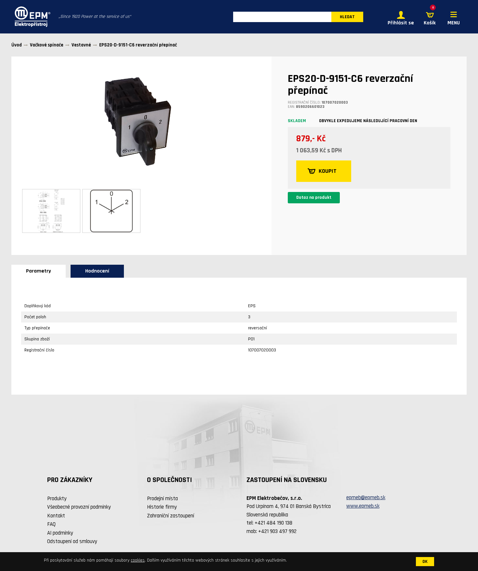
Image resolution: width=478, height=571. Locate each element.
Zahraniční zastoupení (170, 515)
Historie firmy (162, 507)
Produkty (57, 498)
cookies (138, 560)
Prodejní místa (162, 498)
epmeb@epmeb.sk (365, 497)
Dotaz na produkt (313, 197)
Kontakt (56, 515)
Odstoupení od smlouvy (72, 541)
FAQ (51, 524)
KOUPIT (328, 171)
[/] (30, 16)
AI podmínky (60, 533)
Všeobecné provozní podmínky (79, 507)
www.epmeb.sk (362, 506)
